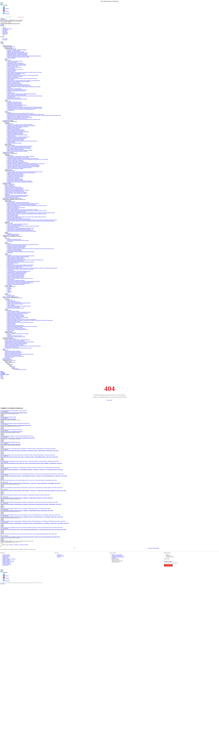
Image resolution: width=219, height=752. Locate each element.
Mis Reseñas (5, 33)
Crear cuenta (5, 39)
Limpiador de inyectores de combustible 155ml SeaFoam (11, 431)
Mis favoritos (5, 31)
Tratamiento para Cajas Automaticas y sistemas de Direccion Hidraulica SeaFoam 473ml (17, 437)
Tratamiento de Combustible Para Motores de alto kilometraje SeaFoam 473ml (15, 425)
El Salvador (7, 13)
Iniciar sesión (5, 38)
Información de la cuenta (7, 28)
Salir (3, 34)
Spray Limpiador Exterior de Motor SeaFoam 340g (10, 444)
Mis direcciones (5, 29)
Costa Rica (7, 11)
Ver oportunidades (168, 565)
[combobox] (5, 22)
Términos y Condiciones (14, 544)
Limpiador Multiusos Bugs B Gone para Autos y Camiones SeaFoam (13, 412)
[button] (109, 4)
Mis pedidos (5, 30)
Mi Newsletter (5, 32)
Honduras (7, 8)
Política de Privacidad (24, 544)
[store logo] (3, 19)
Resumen (4, 27)
